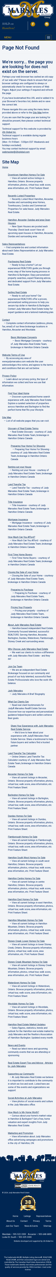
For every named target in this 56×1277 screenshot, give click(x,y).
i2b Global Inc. (9, 132)
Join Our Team (12, 1226)
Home (15, 1216)
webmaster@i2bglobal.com (16, 152)
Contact (24, 1221)
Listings (27, 1216)
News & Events (31, 1226)
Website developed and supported (27, 1241)
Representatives (43, 1216)
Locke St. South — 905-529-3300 (17, 1237)
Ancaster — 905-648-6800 (40, 1234)
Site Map (37, 112)
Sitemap (47, 1226)
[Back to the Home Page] (28, 9)
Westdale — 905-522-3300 (14, 1234)
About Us (10, 1221)
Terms (48, 1221)
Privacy (36, 1221)
